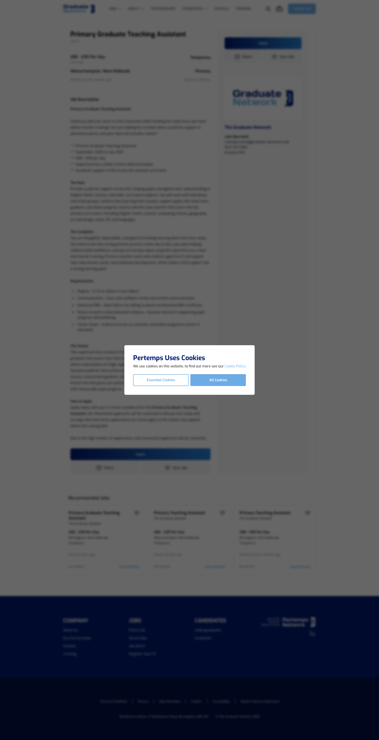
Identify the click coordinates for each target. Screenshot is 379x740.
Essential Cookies (161, 380)
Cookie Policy (235, 366)
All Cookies (218, 380)
